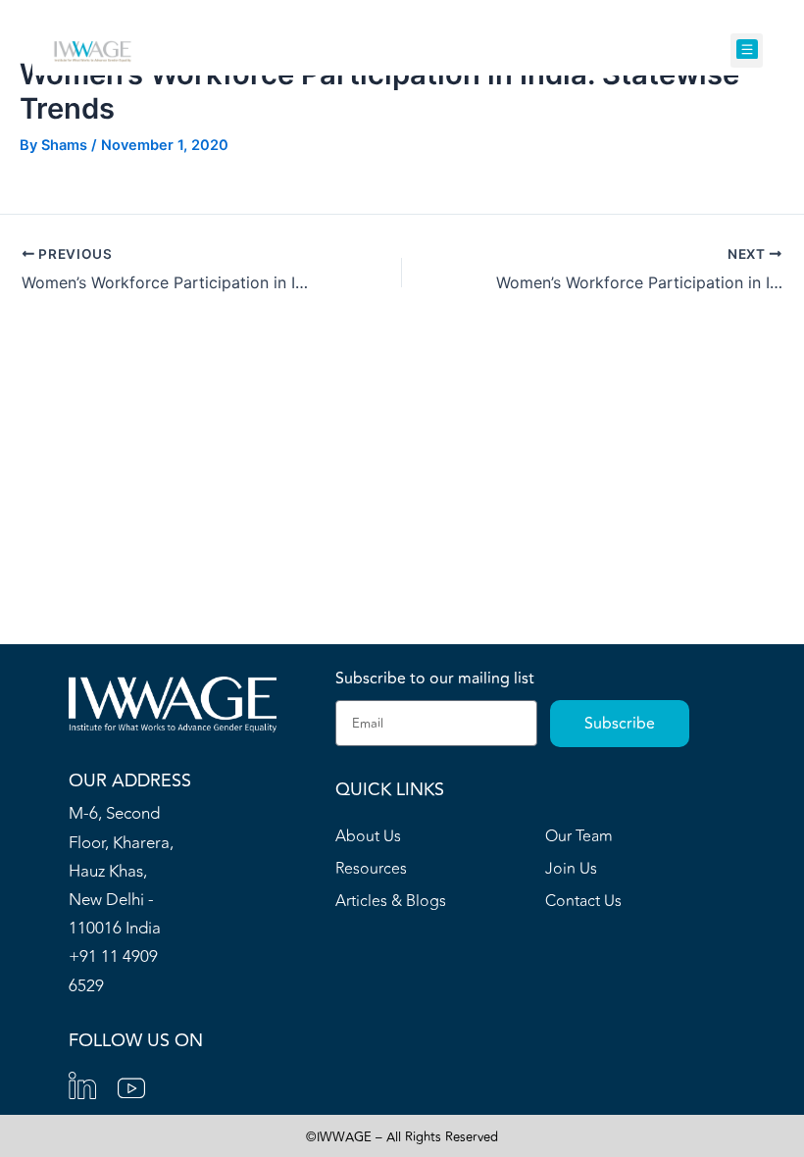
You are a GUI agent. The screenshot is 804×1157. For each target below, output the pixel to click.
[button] (746, 50)
